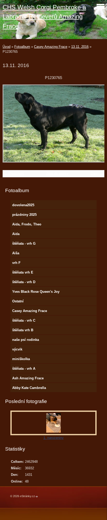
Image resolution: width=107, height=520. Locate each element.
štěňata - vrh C (23, 320)
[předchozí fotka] (11, 125)
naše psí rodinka (25, 340)
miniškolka (21, 359)
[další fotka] (96, 125)
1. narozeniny (53, 438)
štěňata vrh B (22, 330)
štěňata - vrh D (23, 282)
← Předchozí (14, 174)
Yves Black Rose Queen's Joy (35, 292)
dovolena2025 (23, 205)
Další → (97, 174)
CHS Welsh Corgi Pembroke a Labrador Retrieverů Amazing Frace (44, 17)
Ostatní (18, 301)
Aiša (15, 253)
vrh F (16, 263)
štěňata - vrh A (23, 368)
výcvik (17, 349)
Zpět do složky (57, 174)
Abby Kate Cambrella (29, 388)
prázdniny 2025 (24, 215)
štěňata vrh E (22, 272)
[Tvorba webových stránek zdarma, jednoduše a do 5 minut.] (37, 496)
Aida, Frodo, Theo (26, 224)
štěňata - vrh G (24, 243)
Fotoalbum (22, 47)
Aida (15, 234)
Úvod (6, 47)
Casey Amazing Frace (50, 47)
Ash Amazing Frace (28, 378)
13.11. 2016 (80, 47)
